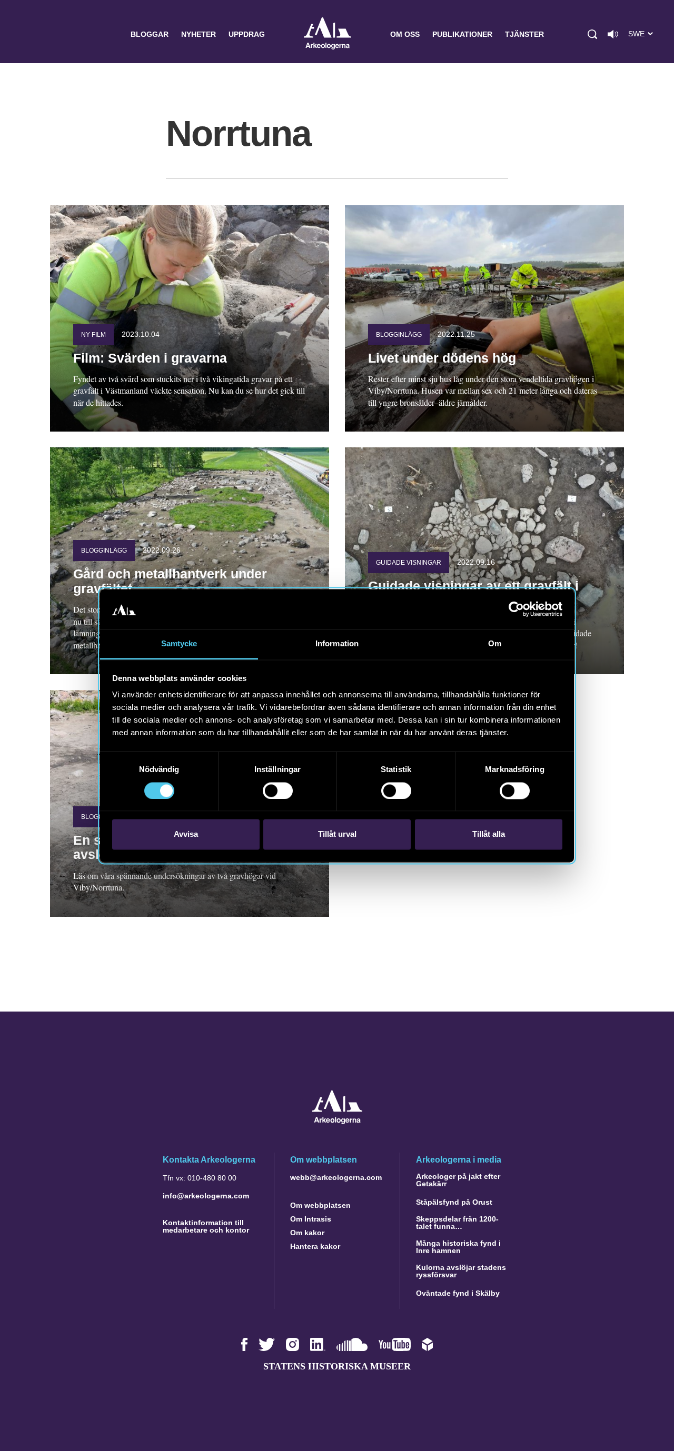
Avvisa (186, 834)
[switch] (278, 790)
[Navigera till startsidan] (337, 1121)
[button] (592, 34)
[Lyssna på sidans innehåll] (613, 34)
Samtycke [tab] (179, 643)
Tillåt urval (337, 834)
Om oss (405, 34)
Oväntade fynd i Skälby (458, 1293)
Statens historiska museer (337, 1366)
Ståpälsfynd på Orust (454, 1202)
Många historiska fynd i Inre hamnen (458, 1246)
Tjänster (524, 34)
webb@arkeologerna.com (336, 1177)
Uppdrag (247, 34)
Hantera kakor (315, 1246)
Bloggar (149, 34)
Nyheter (198, 34)
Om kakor (307, 1232)
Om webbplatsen (320, 1205)
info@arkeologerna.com (206, 1195)
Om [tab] (494, 643)
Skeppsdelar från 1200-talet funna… (457, 1222)
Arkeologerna (327, 34)
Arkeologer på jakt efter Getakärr (458, 1180)
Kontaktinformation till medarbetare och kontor (206, 1226)
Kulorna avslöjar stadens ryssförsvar (461, 1271)
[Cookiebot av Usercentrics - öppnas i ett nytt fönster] (516, 609)
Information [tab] (337, 643)
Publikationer (462, 34)
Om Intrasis (310, 1219)
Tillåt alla (488, 834)
